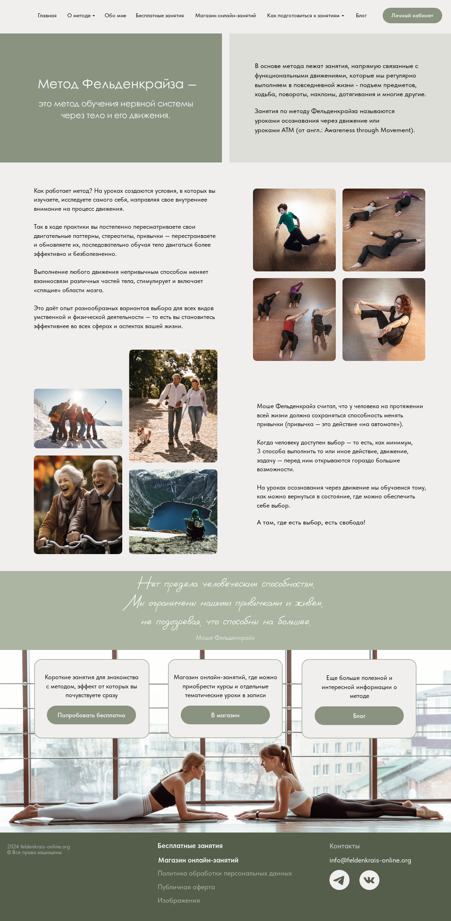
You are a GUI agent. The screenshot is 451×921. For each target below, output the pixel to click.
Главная (47, 15)
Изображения (178, 900)
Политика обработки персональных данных (224, 873)
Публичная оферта (186, 887)
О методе (79, 15)
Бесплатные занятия (160, 15)
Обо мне (115, 15)
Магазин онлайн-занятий (225, 15)
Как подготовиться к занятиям (303, 15)
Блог (361, 15)
